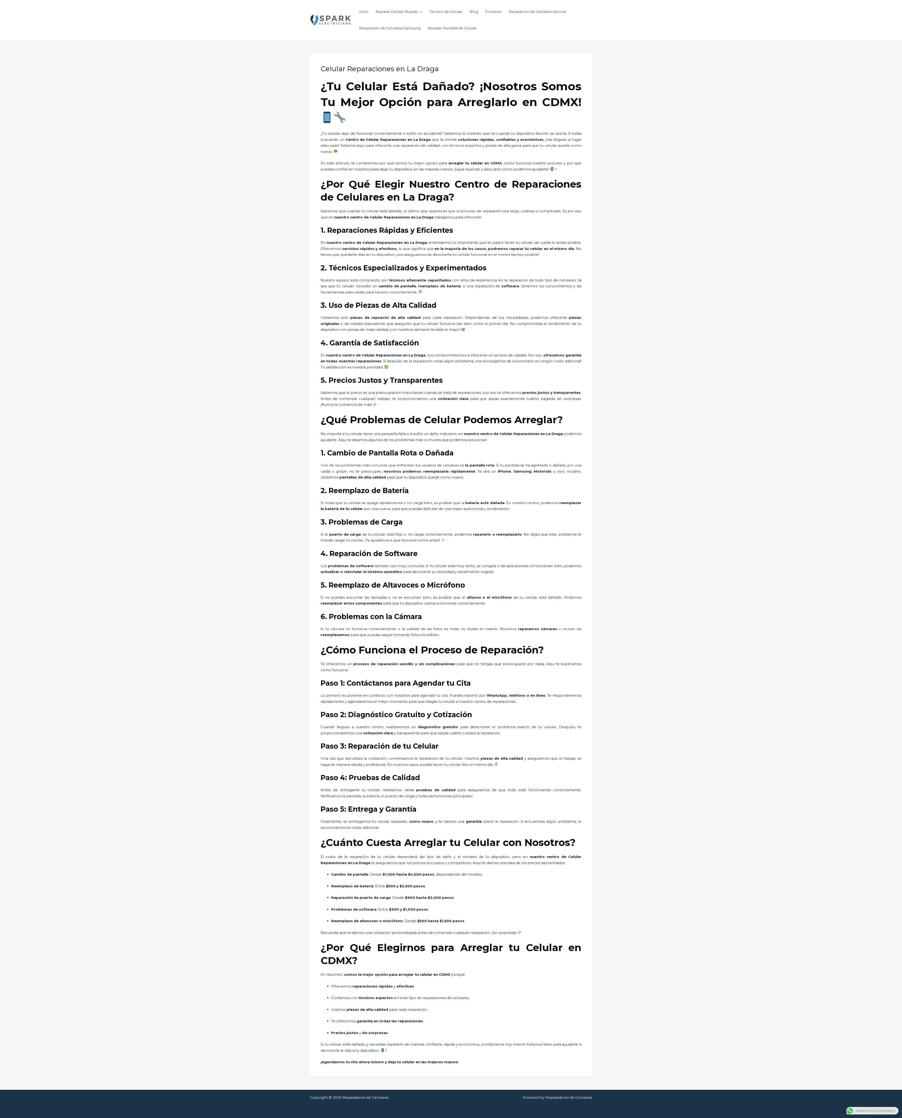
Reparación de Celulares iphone (537, 11)
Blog (474, 11)
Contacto (493, 11)
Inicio (364, 11)
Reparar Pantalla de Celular (452, 28)
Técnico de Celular (446, 11)
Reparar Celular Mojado (397, 11)
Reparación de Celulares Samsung (389, 28)
